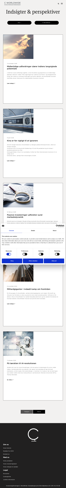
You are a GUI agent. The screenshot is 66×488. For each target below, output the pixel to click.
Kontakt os (6, 454)
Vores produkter (8, 460)
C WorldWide (46, 22)
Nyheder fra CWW (8, 451)
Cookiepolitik (7, 476)
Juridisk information (9, 479)
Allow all (54, 261)
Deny (12, 261)
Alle (19, 22)
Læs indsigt (10, 83)
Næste (39, 411)
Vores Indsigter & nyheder (10, 466)
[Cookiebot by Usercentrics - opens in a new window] (57, 226)
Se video (9, 379)
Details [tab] (33, 230)
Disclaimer (6, 473)
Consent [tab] (11, 230)
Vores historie (7, 448)
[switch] (25, 254)
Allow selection (33, 261)
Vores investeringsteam (10, 463)
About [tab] (54, 230)
